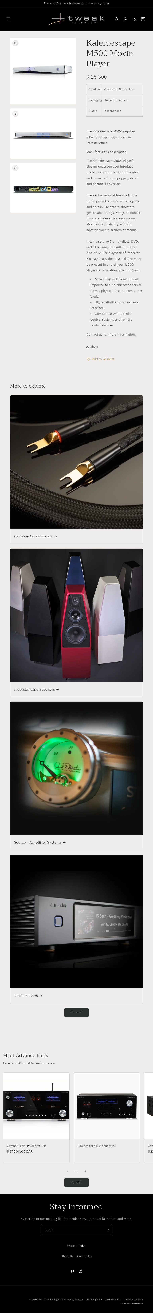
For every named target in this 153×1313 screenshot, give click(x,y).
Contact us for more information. (111, 334)
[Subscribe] (107, 1230)
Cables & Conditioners (33, 536)
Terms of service (134, 1299)
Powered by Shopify (72, 1299)
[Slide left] (67, 1171)
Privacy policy (113, 1299)
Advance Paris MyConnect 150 (97, 1146)
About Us (67, 1256)
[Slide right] (85, 1171)
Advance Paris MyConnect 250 (26, 1146)
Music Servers (26, 996)
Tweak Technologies (50, 1299)
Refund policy (94, 1299)
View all (76, 1012)
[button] (8, 19)
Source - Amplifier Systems (38, 842)
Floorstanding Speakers (34, 689)
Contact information (132, 1304)
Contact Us (84, 1256)
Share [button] (94, 346)
